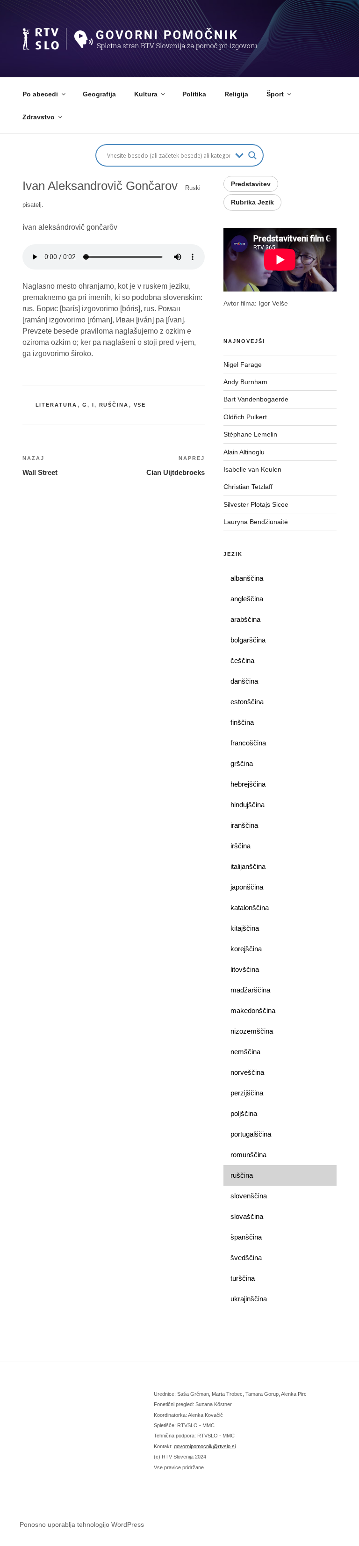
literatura (57, 405)
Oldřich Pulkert (245, 417)
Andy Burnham (245, 382)
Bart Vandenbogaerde (255, 399)
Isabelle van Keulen (252, 469)
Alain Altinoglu (244, 452)
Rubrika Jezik (252, 202)
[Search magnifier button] (252, 155)
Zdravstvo (38, 117)
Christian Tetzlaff (248, 486)
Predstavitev (251, 184)
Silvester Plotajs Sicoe (255, 504)
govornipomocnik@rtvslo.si (205, 1446)
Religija (236, 94)
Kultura (146, 94)
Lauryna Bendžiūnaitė (255, 521)
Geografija (99, 94)
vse (140, 405)
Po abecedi (40, 94)
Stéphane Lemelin (250, 434)
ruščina (114, 405)
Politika (194, 94)
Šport (275, 94)
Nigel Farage (243, 364)
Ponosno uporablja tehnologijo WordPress (82, 1524)
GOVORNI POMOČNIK (121, 33)
